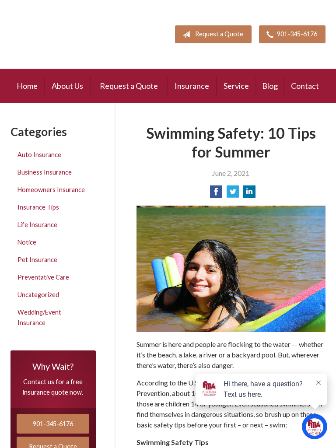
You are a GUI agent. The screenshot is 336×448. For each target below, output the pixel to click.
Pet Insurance (37, 259)
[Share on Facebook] (216, 194)
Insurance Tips (38, 207)
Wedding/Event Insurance (39, 317)
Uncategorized (38, 294)
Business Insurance (45, 172)
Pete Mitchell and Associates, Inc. (61, 34)
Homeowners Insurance (51, 189)
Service (236, 86)
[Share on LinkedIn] (249, 194)
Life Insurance (37, 224)
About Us (67, 86)
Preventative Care (43, 277)
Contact (305, 86)
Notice (27, 242)
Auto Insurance (39, 154)
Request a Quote (219, 34)
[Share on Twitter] (233, 194)
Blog (270, 86)
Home (27, 86)
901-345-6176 (297, 34)
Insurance (192, 86)
